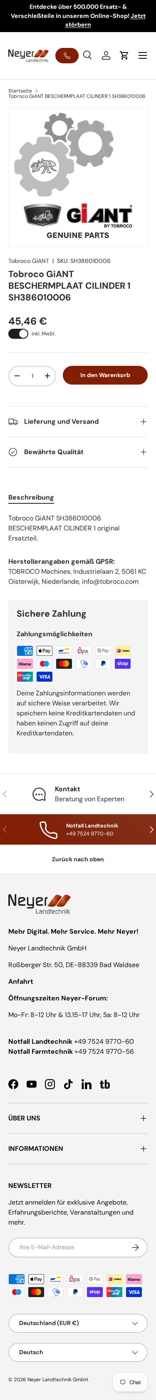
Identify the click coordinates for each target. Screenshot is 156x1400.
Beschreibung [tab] (31, 497)
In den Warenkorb (105, 375)
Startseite (20, 90)
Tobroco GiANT (28, 261)
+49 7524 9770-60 (104, 1041)
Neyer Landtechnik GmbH (57, 1379)
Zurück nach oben (78, 859)
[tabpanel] (78, 528)
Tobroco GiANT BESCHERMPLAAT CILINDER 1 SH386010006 (77, 96)
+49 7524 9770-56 (104, 1051)
